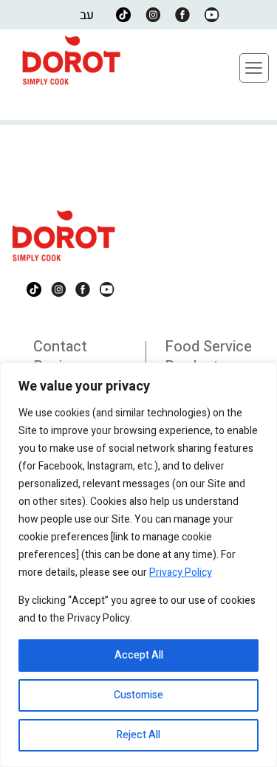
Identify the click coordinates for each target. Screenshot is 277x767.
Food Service (208, 346)
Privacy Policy (180, 572)
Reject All (138, 735)
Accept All (138, 655)
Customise (138, 695)
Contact (60, 346)
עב (87, 15)
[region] (138, 564)
